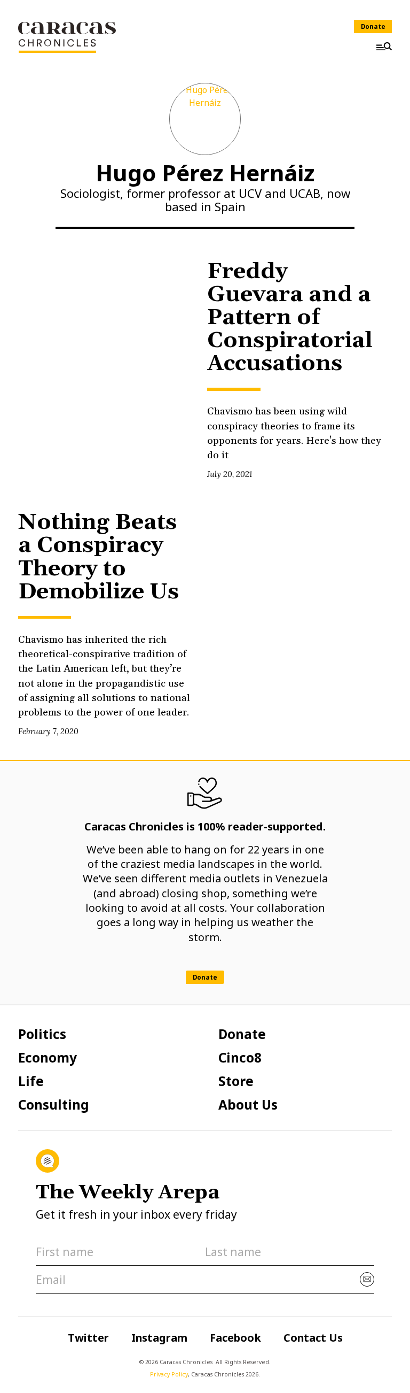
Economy (47, 1057)
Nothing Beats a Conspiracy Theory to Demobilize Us (98, 557)
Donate (373, 26)
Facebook (235, 1337)
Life (31, 1081)
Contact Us (313, 1337)
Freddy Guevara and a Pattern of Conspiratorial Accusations (290, 318)
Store (236, 1081)
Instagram (159, 1337)
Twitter (88, 1337)
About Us (248, 1104)
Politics (42, 1034)
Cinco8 (240, 1057)
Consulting (53, 1104)
